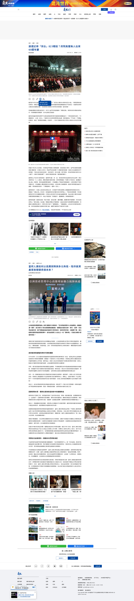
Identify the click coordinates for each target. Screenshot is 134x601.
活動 (100, 14)
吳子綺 (30, 275)
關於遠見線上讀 (30, 581)
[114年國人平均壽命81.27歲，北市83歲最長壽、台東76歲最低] (60, 537)
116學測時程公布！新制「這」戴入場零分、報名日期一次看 (73, 529)
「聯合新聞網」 (45, 210)
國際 (44, 14)
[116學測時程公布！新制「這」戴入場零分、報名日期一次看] (60, 529)
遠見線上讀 (87, 14)
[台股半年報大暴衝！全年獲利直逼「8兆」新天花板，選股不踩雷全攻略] (33, 537)
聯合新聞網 (31, 52)
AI (54, 14)
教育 (70, 14)
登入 (40, 104)
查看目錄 (90, 341)
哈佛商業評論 (88, 578)
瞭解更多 (128, 3)
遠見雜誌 (80, 578)
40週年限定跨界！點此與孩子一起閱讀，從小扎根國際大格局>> (71, 18)
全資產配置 (45, 500)
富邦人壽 (32, 500)
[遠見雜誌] (67, 9)
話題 (39, 14)
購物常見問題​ (30, 584)
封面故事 (89, 331)
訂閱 (104, 9)
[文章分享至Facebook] (33, 99)
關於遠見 (19, 581)
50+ (79, 579)
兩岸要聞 (32, 252)
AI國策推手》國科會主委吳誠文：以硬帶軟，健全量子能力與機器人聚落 (94, 335)
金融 (50, 14)
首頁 (30, 43)
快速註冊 (72, 558)
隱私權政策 (88, 590)
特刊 (97, 309)
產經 (64, 14)
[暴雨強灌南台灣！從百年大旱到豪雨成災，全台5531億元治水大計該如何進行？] (33, 529)
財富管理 (38, 500)
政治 (37, 252)
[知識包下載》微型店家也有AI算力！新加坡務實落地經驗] (14, 595)
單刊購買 (99, 341)
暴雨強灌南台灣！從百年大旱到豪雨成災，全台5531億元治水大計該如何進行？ (46, 529)
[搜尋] (115, 9)
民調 (75, 14)
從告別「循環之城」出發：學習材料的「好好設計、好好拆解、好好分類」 (46, 521)
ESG (80, 14)
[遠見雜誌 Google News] (60, 566)
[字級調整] (43, 99)
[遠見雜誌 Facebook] (42, 566)
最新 (34, 14)
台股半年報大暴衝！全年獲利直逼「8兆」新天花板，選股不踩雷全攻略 (46, 537)
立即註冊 (97, 566)
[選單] (18, 9)
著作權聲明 (80, 590)
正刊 (92, 309)
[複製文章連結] (37, 99)
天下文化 (96, 578)
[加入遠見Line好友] (35, 566)
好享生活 (55, 587)
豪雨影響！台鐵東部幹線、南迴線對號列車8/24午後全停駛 (73, 521)
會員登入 (61, 558)
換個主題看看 (95, 282)
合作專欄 (64, 587)
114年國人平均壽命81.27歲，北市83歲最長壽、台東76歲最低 (73, 537)
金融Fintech (39, 263)
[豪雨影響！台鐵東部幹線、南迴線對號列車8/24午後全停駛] (60, 520)
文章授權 (19, 584)
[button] (79, 229)
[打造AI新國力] (94, 318)
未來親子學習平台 (105, 578)
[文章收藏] (40, 99)
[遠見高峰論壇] (8, 3)
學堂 (94, 14)
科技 (59, 14)
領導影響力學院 (86, 579)
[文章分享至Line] (29, 99)
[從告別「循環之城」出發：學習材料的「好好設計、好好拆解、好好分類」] (33, 520)
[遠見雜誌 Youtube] (54, 566)
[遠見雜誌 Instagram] (48, 566)
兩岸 (37, 43)
